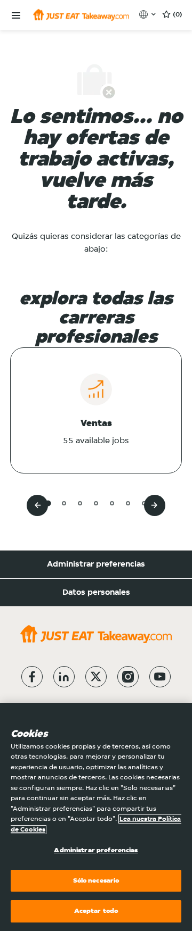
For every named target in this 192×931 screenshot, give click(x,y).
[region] (96, 817)
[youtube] (160, 676)
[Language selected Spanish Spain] (148, 14)
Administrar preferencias (96, 564)
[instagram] (128, 676)
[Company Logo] (81, 15)
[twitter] (96, 676)
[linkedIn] (64, 676)
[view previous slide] (37, 505)
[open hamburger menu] (16, 16)
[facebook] (32, 676)
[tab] (48, 503)
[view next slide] (154, 505)
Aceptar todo (96, 911)
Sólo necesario (96, 880)
